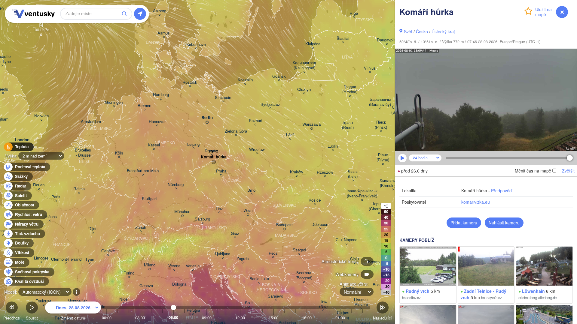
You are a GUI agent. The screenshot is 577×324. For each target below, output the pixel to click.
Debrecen (319, 224)
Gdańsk (279, 76)
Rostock (189, 82)
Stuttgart (149, 198)
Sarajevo (275, 296)
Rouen (38, 185)
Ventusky (32, 14)
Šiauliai (343, 38)
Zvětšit (568, 171)
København (196, 44)
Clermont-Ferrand (66, 259)
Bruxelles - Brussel (83, 153)
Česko (422, 31)
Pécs (273, 253)
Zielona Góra (236, 131)
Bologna (179, 284)
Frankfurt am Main (143, 170)
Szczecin (223, 97)
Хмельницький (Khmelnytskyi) (393, 183)
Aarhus (163, 33)
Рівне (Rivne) (383, 157)
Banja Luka (259, 278)
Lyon (90, 259)
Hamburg (161, 94)
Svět (408, 31)
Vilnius (370, 68)
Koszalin (245, 79)
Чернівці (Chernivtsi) (379, 206)
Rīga (354, 13)
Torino (129, 273)
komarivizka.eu (475, 202)
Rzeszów (325, 172)
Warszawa (311, 124)
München (182, 211)
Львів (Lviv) (353, 174)
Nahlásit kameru (504, 223)
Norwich (41, 115)
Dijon (92, 228)
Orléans (50, 216)
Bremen (144, 105)
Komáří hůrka (213, 157)
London (22, 139)
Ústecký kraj (443, 31)
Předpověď (501, 191)
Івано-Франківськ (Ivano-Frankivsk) (362, 193)
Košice (315, 200)
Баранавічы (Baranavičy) (380, 102)
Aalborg (159, 11)
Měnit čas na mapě (533, 171)
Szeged (299, 250)
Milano (149, 265)
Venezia (193, 265)
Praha (221, 171)
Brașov (374, 261)
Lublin (333, 146)
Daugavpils (386, 40)
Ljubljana (222, 253)
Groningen (114, 102)
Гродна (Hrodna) (349, 89)
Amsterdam (91, 121)
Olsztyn (304, 89)
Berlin (207, 117)
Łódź (290, 134)
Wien (247, 210)
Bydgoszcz (270, 104)
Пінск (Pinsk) (381, 125)
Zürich (140, 227)
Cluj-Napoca (346, 239)
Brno (251, 190)
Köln (119, 153)
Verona (174, 265)
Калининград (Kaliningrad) (304, 65)
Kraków (296, 172)
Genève (108, 251)
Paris (55, 197)
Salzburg (202, 219)
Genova (146, 285)
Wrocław (257, 149)
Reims (79, 188)
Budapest (284, 224)
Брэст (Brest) (348, 125)
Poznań (255, 120)
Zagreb (243, 258)
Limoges (41, 258)
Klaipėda (312, 43)
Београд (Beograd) (303, 275)
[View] (428, 266)
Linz (219, 208)
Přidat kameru (463, 223)
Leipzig (193, 144)
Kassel (154, 145)
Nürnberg (176, 184)
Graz (235, 233)
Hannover (157, 121)
